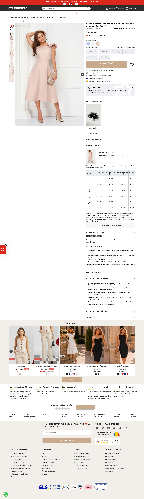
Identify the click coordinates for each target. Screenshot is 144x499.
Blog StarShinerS (16, 471)
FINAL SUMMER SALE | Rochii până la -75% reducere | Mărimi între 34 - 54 (72, 1)
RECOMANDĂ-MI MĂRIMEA (111, 225)
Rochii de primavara (112, 453)
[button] (3, 249)
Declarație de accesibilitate (20, 480)
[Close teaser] (6, 245)
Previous (11, 351)
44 (92, 57)
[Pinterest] (120, 428)
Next (82, 74)
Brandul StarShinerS (17, 453)
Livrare (44, 453)
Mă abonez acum (67, 440)
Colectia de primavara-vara (114, 468)
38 (104, 51)
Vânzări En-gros (16, 459)
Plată (44, 456)
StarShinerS (12, 21)
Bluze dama (109, 471)
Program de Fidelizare (18, 462)
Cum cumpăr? (47, 468)
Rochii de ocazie (110, 459)
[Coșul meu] (127, 8)
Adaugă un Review (85, 407)
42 (128, 51)
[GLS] (44, 488)
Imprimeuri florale (111, 465)
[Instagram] (108, 428)
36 (92, 51)
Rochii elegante (110, 456)
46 (104, 57)
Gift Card (45, 474)
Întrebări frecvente (48, 471)
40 (116, 51)
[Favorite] (117, 8)
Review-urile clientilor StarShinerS (22, 465)
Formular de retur (48, 465)
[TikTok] (125, 428)
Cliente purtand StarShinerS (20, 468)
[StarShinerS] (94, 238)
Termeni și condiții (17, 477)
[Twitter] (103, 428)
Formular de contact (83, 453)
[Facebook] (97, 428)
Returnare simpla (48, 462)
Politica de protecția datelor (20, 474)
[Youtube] (114, 428)
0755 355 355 (108, 70)
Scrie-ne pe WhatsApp (83, 459)
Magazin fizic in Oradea (19, 456)
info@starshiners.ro (82, 456)
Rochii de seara (110, 462)
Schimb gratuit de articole (51, 459)
